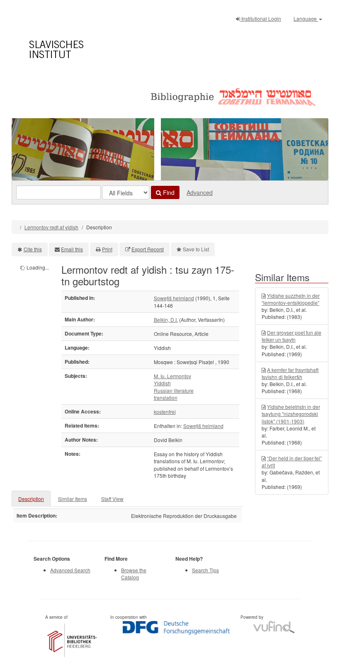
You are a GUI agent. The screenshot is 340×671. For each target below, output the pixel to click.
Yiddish (162, 383)
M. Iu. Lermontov (172, 375)
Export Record (147, 249)
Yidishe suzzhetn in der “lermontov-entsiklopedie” (291, 299)
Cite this (33, 249)
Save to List (196, 249)
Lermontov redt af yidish (51, 227)
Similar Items (72, 498)
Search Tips (205, 570)
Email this (72, 249)
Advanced (200, 192)
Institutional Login (260, 18)
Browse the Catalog (133, 573)
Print (107, 249)
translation (165, 397)
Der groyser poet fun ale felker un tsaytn (291, 336)
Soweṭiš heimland (174, 297)
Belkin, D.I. (166, 319)
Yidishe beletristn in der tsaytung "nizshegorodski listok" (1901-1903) (291, 413)
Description (31, 498)
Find (168, 192)
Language (306, 18)
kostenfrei (165, 411)
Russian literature (174, 390)
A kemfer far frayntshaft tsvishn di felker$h (290, 373)
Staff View (112, 498)
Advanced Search (70, 570)
